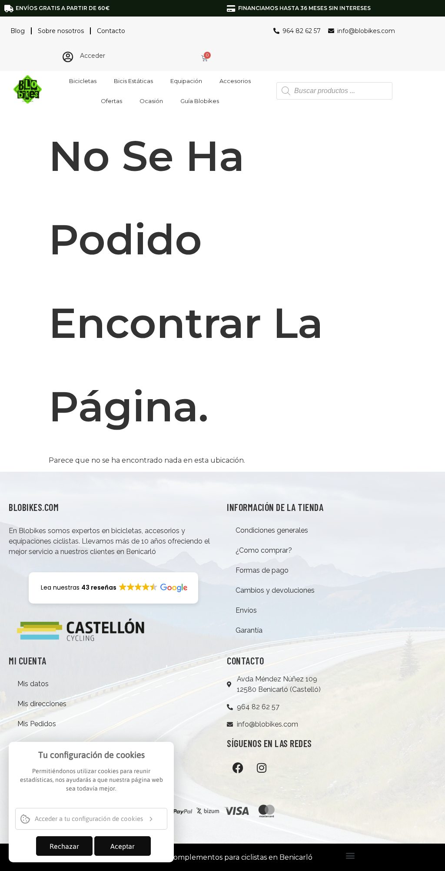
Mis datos (33, 684)
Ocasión (151, 100)
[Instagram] (261, 767)
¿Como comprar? (264, 550)
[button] (350, 855)
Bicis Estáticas (133, 80)
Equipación (186, 80)
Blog (17, 31)
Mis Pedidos (36, 724)
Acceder (92, 56)
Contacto (111, 31)
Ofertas (111, 100)
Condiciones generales (272, 530)
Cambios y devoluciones (275, 590)
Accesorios (235, 80)
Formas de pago (262, 570)
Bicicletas (82, 80)
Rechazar (64, 846)
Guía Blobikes (199, 100)
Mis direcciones (41, 704)
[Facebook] (238, 767)
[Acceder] (68, 56)
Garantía (249, 630)
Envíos (246, 610)
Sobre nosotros (61, 31)
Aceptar (122, 846)
